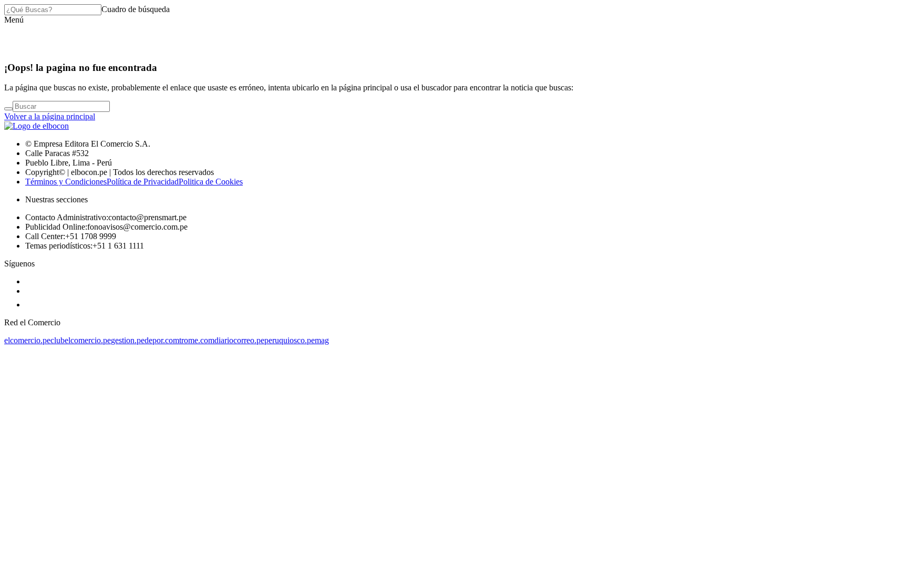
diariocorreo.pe (239, 340)
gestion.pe (128, 340)
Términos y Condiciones (66, 181)
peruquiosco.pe (289, 340)
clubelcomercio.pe (80, 340)
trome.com (196, 340)
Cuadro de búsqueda (135, 9)
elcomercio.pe (27, 340)
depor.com (162, 340)
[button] (14, 19)
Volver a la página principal (49, 116)
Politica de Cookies (211, 181)
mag (322, 340)
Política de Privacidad (143, 181)
